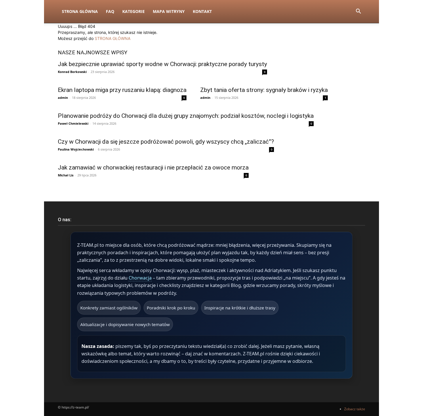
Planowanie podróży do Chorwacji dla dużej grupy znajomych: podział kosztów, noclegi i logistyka (186, 115)
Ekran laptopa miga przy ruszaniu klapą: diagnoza (122, 89)
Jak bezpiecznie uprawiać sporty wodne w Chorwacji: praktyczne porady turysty (162, 64)
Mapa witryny (169, 11)
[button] (358, 12)
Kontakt (202, 11)
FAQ (110, 11)
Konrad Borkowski (72, 72)
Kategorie (133, 11)
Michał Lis (65, 175)
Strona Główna (80, 11)
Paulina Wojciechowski (76, 149)
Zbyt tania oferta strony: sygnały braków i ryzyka (264, 89)
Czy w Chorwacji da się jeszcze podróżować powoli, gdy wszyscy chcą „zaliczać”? (166, 141)
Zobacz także (354, 409)
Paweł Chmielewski (73, 123)
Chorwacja (140, 278)
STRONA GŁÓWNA (112, 38)
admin (63, 97)
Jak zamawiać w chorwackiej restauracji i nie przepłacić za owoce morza (153, 167)
